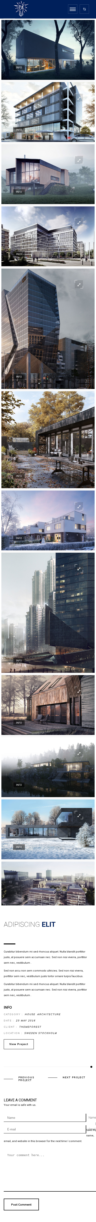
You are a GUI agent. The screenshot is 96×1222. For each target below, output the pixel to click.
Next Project (74, 1077)
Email (92, 1129)
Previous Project (26, 1079)
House (30, 1014)
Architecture (49, 1014)
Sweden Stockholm (40, 1033)
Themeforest (30, 1026)
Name (92, 1117)
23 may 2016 (25, 1020)
